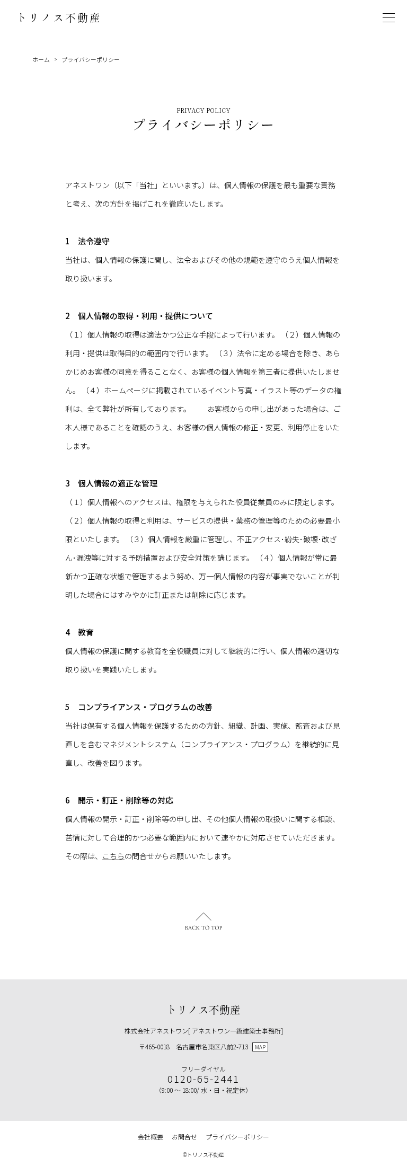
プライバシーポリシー (90, 59)
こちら (113, 856)
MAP (260, 1047)
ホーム (41, 59)
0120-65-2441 (203, 1078)
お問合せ (184, 1136)
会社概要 (150, 1136)
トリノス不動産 (59, 17)
